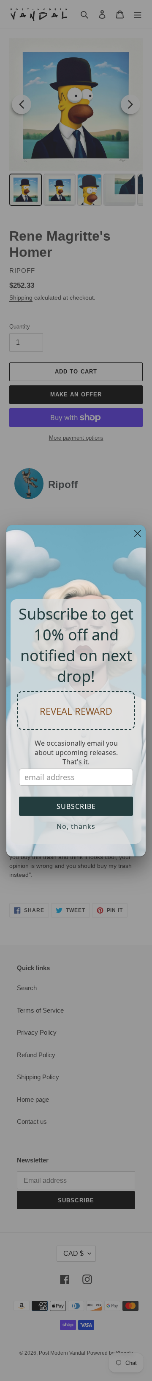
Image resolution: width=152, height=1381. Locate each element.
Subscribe (76, 806)
